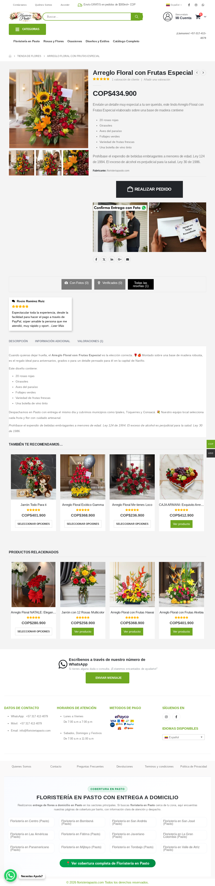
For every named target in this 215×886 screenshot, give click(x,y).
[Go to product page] (33, 477)
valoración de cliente (125, 79)
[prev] (197, 73)
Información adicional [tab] (52, 341)
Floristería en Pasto (26, 41)
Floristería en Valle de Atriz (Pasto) (181, 848)
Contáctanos (20, 5)
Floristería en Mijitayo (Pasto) (81, 847)
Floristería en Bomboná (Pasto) (77, 822)
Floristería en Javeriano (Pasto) (128, 835)
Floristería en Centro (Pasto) (29, 821)
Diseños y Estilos (97, 41)
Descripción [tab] (18, 341)
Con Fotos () (79, 283)
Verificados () (112, 283)
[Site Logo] (25, 17)
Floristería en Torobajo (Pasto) (132, 847)
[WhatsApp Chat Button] (10, 875)
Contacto (55, 766)
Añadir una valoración (157, 79)
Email (127, 259)
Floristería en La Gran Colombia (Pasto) (178, 835)
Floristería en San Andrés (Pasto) (129, 822)
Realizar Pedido (153, 189)
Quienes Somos (21, 766)
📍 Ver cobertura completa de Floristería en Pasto (107, 863)
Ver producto (181, 524)
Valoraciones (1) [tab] (90, 341)
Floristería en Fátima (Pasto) (80, 834)
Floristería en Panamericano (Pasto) (29, 848)
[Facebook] (189, 5)
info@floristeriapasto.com (35, 730)
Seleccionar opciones (33, 523)
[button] (183, 737)
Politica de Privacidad (193, 766)
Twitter (104, 259)
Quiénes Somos (43, 5)
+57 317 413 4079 (37, 716)
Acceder (65, 5)
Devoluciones (125, 766)
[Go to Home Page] (10, 56)
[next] (203, 73)
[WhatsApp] (203, 5)
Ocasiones (74, 41)
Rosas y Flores (53, 41)
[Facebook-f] (176, 717)
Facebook (96, 259)
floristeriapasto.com (118, 170)
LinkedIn (112, 259)
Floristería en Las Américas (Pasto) (29, 835)
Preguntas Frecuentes (90, 766)
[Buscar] (137, 16)
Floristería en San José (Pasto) (179, 822)
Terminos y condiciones (159, 766)
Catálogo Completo (126, 41)
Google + (119, 259)
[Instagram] (196, 5)
